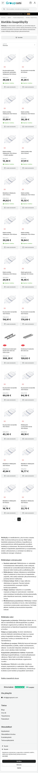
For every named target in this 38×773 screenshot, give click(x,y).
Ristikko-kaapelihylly (31, 17)
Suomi (6, 746)
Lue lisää (5, 756)
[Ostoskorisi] (30, 3)
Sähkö (9, 17)
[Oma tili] (35, 3)
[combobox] (19, 9)
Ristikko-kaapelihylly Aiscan (10, 678)
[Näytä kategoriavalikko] (3, 3)
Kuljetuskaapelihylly (18, 17)
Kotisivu (3, 17)
